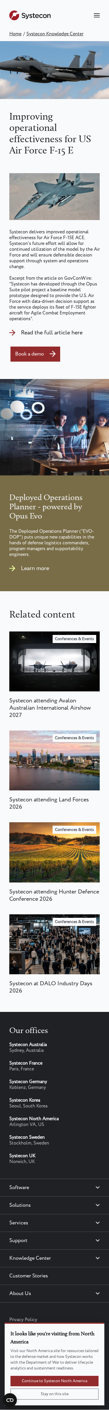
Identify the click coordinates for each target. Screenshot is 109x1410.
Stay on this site (55, 1394)
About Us (20, 1293)
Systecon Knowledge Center (54, 34)
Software (19, 1187)
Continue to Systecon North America (54, 1381)
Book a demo (29, 354)
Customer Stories (28, 1276)
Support (18, 1240)
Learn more (35, 568)
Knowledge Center (30, 1258)
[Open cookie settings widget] (10, 1400)
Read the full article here (52, 333)
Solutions (20, 1205)
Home (15, 34)
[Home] (30, 19)
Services (18, 1223)
